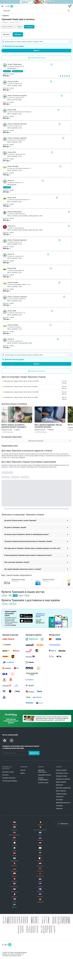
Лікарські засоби (61, 770)
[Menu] (2, 6)
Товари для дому (61, 794)
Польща (4, 604)
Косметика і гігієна (62, 773)
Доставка (6, 34)
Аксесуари (59, 805)
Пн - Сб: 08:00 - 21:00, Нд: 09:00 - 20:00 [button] (20, 343)
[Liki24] (6, 944)
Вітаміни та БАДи (61, 776)
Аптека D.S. (69, 226)
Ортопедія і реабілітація (63, 788)
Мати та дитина (61, 791)
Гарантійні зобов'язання (42, 771)
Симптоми (59, 808)
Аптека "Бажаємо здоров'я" (62, 95)
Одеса (21, 595)
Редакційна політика (44, 775)
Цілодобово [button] (12, 68)
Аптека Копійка (51, 81)
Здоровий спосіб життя (63, 802)
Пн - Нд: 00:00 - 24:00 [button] (15, 258)
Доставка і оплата (8, 772)
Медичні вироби (61, 782)
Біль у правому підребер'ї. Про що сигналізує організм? (48, 426)
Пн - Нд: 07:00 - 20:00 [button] (15, 99)
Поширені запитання (8, 778)
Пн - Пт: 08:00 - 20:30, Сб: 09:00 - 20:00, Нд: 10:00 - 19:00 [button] (25, 230)
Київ (10, 595)
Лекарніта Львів (48, 580)
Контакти (5, 775)
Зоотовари (59, 799)
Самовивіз (17, 34)
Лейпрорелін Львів (18, 580)
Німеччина (12, 604)
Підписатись (34, 753)
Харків (27, 595)
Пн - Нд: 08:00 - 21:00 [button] (15, 113)
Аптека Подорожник (51, 64)
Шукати (69, 11)
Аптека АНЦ (52, 152)
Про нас (22, 770)
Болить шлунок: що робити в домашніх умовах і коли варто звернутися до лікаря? (14, 426)
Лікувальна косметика (63, 779)
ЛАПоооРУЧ (60, 796)
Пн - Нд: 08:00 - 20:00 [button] (15, 85)
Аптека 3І (43, 180)
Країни (22, 773)
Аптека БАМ (58, 110)
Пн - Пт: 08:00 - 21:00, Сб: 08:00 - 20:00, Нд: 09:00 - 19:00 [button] (25, 215)
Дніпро (4, 595)
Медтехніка (59, 785)
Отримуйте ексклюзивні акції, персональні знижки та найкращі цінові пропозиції (20, 747)
